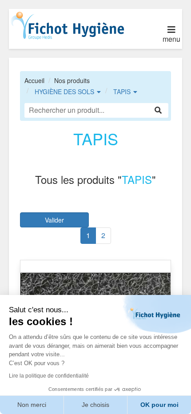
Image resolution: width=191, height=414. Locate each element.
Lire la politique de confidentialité (49, 376)
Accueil (34, 80)
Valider (54, 219)
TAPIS (122, 91)
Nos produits (72, 80)
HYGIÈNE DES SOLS (64, 91)
